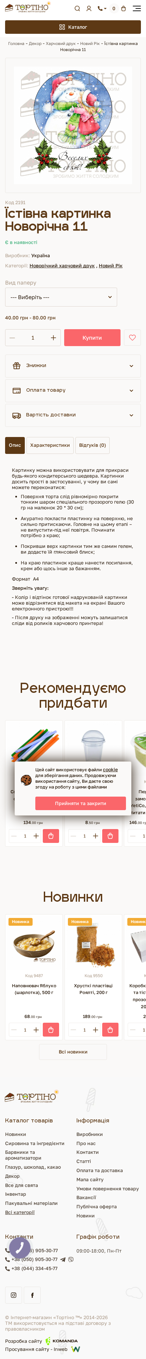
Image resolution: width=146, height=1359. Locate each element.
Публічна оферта (96, 1206)
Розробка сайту (23, 1341)
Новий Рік (90, 43)
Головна (16, 43)
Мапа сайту (90, 1179)
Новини (85, 1215)
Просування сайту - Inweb (36, 1349)
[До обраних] (132, 338)
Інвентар (15, 1194)
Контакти (87, 1152)
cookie (110, 769)
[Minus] (13, 836)
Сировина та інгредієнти (35, 1143)
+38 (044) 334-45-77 (34, 1268)
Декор (35, 43)
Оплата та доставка (99, 1170)
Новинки (15, 1134)
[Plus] (36, 836)
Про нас (86, 1143)
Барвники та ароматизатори (23, 1155)
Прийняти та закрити (80, 803)
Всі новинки (73, 1051)
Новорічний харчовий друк (62, 265)
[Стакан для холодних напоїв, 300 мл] (93, 749)
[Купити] (51, 836)
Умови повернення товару (107, 1188)
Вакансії (86, 1197)
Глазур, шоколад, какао (33, 1167)
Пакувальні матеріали (31, 1203)
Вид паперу (20, 282)
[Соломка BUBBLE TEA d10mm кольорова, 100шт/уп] (34, 749)
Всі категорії (20, 1212)
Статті (83, 1161)
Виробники (89, 1134)
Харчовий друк (61, 43)
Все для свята (21, 1185)
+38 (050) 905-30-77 (34, 1259)
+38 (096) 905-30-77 (35, 1250)
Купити (92, 337)
